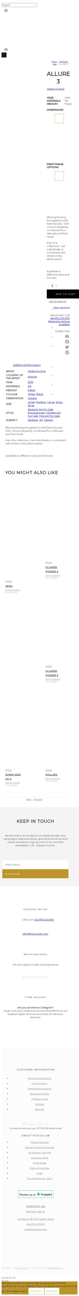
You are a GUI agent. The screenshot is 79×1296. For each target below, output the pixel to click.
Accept (36, 1291)
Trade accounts (39, 1098)
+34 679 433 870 (44, 919)
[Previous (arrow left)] (3, 1280)
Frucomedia (54, 1268)
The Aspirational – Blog (39, 1178)
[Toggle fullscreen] (6, 1277)
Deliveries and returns (39, 1088)
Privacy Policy (39, 1083)
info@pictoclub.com (35, 933)
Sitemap (39, 1109)
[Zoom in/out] (3, 1277)
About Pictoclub (39, 1142)
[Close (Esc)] (14, 1277)
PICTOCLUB (21, 1268)
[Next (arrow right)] (6, 1280)
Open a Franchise (39, 1168)
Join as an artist (39, 1157)
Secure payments (39, 1093)
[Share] (10, 1277)
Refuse (52, 1291)
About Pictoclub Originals (39, 1147)
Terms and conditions (39, 1078)
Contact (39, 1104)
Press (39, 1173)
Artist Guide (39, 1162)
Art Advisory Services (39, 1152)
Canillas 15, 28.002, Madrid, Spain (35, 1219)
